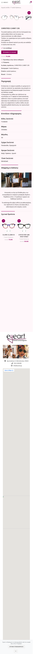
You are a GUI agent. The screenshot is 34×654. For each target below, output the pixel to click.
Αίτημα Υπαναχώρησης (16, 646)
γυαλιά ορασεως (11, 71)
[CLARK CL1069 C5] (8, 226)
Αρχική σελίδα (5, 7)
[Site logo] (16, 2)
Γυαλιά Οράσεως (16, 7)
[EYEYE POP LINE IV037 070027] (24, 226)
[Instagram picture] (9, 351)
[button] (7, 231)
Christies (9, 74)
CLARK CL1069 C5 (9, 235)
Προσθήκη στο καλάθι (9, 52)
